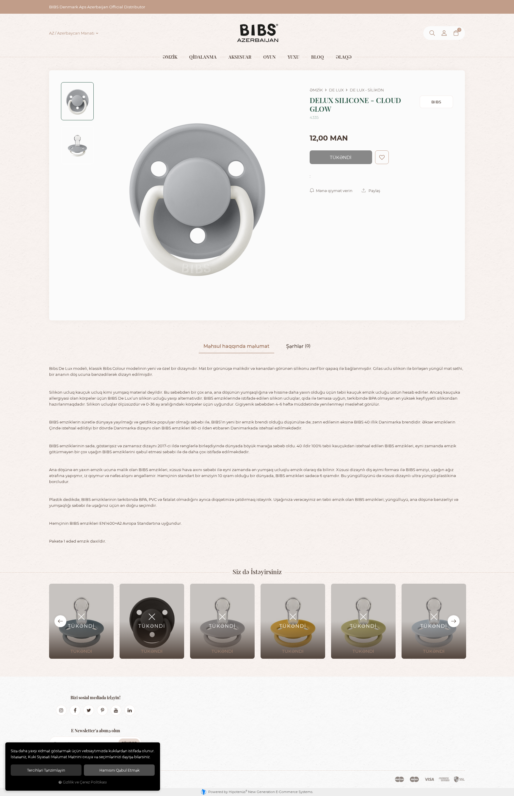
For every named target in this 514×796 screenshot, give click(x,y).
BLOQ (317, 57)
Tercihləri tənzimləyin (46, 770)
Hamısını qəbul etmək (119, 770)
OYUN (269, 57)
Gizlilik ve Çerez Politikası (85, 782)
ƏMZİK (170, 57)
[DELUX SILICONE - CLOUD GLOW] (197, 195)
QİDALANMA (203, 57)
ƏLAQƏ (344, 57)
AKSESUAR (239, 57)
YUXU (293, 57)
